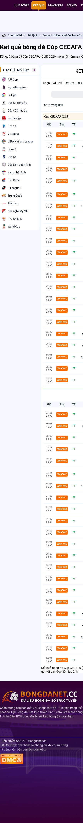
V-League (13, 133)
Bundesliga (14, 118)
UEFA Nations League (21, 141)
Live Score (21, 5)
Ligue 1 (12, 149)
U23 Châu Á (15, 218)
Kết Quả (32, 35)
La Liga (12, 95)
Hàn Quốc (13, 180)
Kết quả (38, 5)
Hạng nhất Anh (17, 172)
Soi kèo (72, 5)
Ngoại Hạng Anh (17, 87)
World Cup (14, 226)
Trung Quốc (15, 195)
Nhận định (55, 5)
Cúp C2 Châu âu (17, 110)
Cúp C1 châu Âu (17, 102)
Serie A (12, 126)
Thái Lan (13, 203)
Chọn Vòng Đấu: (54, 105)
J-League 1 (14, 187)
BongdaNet (15, 35)
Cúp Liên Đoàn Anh (19, 164)
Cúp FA (12, 157)
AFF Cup (13, 79)
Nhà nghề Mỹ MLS (18, 211)
